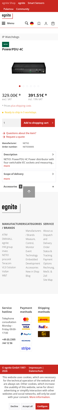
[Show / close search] (26, 23)
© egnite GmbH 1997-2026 (14, 369)
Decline (14, 406)
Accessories (32, 267)
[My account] (46, 23)
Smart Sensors (36, 3)
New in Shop (32, 271)
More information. (39, 397)
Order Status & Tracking (47, 251)
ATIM (4, 234)
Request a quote (15, 136)
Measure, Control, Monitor (30, 243)
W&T (4, 275)
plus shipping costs (21, 105)
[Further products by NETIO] (5, 44)
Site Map (48, 279)
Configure (42, 406)
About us (48, 230)
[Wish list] (39, 23)
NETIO (5, 255)
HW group (7, 247)
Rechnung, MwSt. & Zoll (48, 271)
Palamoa (8, 9)
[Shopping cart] (53, 23)
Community (22, 9)
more (7, 165)
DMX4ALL (7, 239)
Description (10, 154)
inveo (5, 251)
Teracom (6, 263)
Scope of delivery (13, 174)
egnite (21, 3)
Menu (10, 23)
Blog (28, 275)
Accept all (28, 406)
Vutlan (5, 271)
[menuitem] (8, 23)
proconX (6, 259)
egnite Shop (8, 3)
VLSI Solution (9, 267)
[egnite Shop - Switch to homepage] (7, 16)
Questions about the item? (21, 133)
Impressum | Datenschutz (36, 369)
